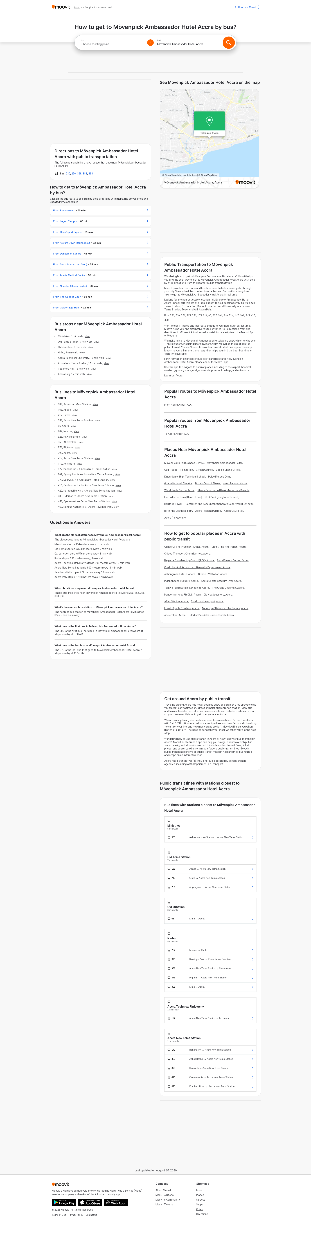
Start (83, 40)
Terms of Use (59, 1215)
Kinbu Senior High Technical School (184, 476)
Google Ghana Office (228, 469)
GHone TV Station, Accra (212, 574)
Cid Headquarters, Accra (218, 594)
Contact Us (91, 1215)
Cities (199, 1209)
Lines (199, 1190)
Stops (199, 1204)
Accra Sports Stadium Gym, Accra (221, 581)
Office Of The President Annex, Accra (186, 546)
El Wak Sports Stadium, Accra (181, 608)
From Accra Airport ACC (178, 404)
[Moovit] (61, 7)
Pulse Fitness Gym (219, 476)
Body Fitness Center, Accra (233, 560)
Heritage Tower (173, 504)
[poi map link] (209, 139)
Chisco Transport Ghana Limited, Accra (187, 553)
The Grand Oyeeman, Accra (228, 587)
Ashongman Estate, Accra (179, 574)
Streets (200, 1199)
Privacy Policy (76, 1215)
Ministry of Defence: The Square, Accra (225, 608)
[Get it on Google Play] (64, 1202)
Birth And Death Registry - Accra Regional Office (192, 510)
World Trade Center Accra (179, 490)
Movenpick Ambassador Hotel (224, 463)
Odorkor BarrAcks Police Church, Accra (211, 615)
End (159, 40)
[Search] (229, 43)
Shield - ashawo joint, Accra (207, 601)
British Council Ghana (207, 483)
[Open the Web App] (116, 1202)
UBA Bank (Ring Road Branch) (222, 497)
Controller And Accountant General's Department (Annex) (219, 504)
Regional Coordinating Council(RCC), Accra (189, 560)
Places (200, 1195)
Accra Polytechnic (175, 517)
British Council (204, 469)
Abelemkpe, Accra (175, 615)
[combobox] (112, 44)
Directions (202, 1214)
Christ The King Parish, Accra (229, 546)
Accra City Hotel (233, 510)
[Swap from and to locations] (150, 42)
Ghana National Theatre (178, 483)
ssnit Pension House (235, 483)
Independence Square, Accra (181, 581)
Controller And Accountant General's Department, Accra (197, 567)
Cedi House (170, 469)
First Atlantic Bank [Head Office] (183, 497)
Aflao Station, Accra (176, 601)
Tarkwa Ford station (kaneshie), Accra (186, 587)
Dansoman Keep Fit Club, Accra (182, 594)
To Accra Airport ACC (176, 433)
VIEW (87, 336)
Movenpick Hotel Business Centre (184, 463)
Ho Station (187, 469)
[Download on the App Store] (90, 1202)
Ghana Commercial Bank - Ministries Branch (223, 490)
